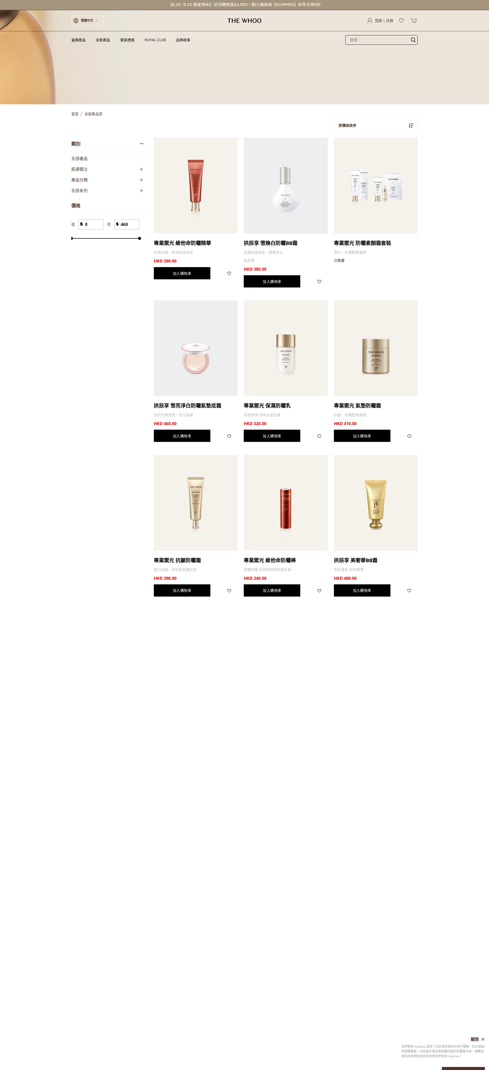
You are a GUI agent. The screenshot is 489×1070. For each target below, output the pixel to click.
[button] (87, 21)
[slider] (71, 238)
